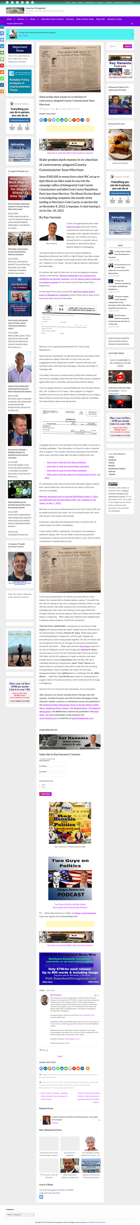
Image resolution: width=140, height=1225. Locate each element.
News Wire (100, 19)
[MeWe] (45, 119)
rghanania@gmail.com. (72, 1039)
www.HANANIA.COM (87, 1015)
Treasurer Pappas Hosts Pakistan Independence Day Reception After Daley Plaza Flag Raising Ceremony (119, 302)
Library (32, 19)
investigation (60, 1085)
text (44, 787)
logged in (54, 1190)
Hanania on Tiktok (114, 19)
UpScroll (111, 471)
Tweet (59, 1056)
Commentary (52, 1074)
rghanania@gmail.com (82, 718)
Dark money (94, 1082)
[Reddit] (78, 119)
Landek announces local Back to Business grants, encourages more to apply (75, 1118)
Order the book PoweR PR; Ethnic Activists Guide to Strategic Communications (118, 341)
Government (80, 1074)
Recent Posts (51, 990)
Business (55, 1123)
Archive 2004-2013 (15, 24)
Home (68, 2)
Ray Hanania (62, 109)
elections (71, 1074)
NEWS (120, 245)
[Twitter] (53, 119)
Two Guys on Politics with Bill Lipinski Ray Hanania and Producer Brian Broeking (70, 905)
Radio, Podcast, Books (85, 19)
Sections (20, 19)
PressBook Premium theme (96, 1222)
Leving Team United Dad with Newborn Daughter (37, 33)
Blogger (44, 1074)
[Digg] (82, 119)
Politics (94, 1074)
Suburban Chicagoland (36, 8)
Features (100, 2)
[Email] (66, 119)
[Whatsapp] (58, 119)
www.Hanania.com (48, 718)
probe (61, 1088)
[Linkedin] (62, 119)
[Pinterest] (74, 119)
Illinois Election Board (47, 1085)
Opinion (80, 2)
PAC (88, 1085)
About (9, 19)
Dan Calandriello (83, 1082)
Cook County (63, 1074)
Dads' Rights (23, 36)
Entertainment (90, 2)
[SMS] (70, 119)
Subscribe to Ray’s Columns (123, 2)
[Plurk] (49, 119)
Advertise (109, 2)
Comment (70, 19)
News (74, 2)
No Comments (75, 109)
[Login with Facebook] (41, 1197)
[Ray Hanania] (44, 1005)
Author (42, 990)
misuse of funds (80, 1085)
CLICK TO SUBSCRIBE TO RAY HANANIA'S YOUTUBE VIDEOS (120, 363)
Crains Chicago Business (67, 1082)
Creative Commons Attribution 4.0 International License (118, 493)
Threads (111, 474)
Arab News (89, 1021)
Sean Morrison (69, 1088)
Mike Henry (69, 1085)
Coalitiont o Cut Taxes (50, 1082)
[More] (88, 119)
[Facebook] (41, 119)
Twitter (67, 1043)
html (44, 785)
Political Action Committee (48, 1088)
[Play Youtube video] (120, 376)
